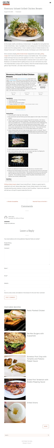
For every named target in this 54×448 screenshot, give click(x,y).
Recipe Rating (7, 243)
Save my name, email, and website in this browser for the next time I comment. (24, 292)
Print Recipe (43, 85)
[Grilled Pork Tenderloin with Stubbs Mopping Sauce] (15, 390)
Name (6, 268)
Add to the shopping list (16, 107)
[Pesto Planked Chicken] (15, 320)
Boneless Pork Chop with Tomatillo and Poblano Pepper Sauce (36, 359)
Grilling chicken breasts (10, 184)
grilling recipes (12, 80)
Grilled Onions (32, 403)
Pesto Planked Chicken (36, 311)
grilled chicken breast (22, 53)
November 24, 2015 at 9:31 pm (16, 218)
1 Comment (18, 11)
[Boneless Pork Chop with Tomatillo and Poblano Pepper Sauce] (15, 366)
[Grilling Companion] (6, 4)
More (45, 426)
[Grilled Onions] (15, 413)
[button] (40, 87)
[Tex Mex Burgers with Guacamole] (15, 343)
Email (6, 275)
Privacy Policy (27, 443)
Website (6, 283)
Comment (6, 248)
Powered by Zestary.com (20, 109)
